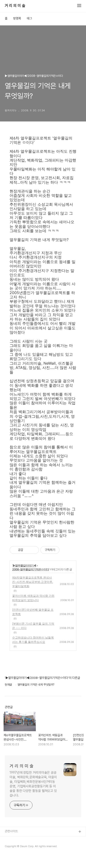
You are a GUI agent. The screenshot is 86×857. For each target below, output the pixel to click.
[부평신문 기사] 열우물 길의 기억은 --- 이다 (33, 626)
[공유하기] (28, 550)
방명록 (17, 18)
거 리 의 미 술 (15, 6)
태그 (29, 18)
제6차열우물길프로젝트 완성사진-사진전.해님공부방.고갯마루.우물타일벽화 (32, 582)
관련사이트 (11, 831)
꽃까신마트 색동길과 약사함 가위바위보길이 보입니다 (33, 598)
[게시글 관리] (34, 550)
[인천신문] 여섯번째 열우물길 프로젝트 (33, 612)
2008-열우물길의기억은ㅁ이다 (30, 569)
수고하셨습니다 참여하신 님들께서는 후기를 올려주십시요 (33, 640)
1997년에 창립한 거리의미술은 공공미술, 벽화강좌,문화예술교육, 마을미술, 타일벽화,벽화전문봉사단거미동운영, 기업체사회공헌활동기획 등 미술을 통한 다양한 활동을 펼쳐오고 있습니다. (33, 784)
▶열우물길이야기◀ (24, 565)
